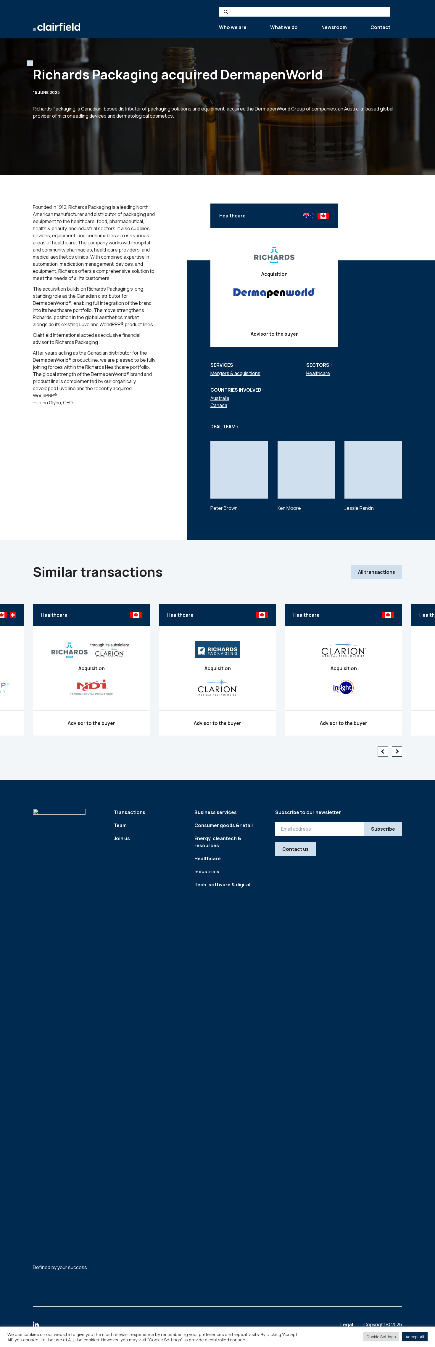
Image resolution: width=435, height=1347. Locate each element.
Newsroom (334, 27)
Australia (219, 398)
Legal (347, 1324)
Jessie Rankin (359, 508)
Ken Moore (289, 508)
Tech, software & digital (222, 884)
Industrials (206, 871)
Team (120, 825)
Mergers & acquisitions (235, 373)
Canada (218, 405)
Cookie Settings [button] (381, 1336)
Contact (380, 27)
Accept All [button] (415, 1336)
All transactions (376, 572)
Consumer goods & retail (223, 825)
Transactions (129, 812)
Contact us (295, 849)
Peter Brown (224, 508)
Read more (91, 697)
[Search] (226, 12)
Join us (122, 838)
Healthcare (318, 373)
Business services (215, 812)
